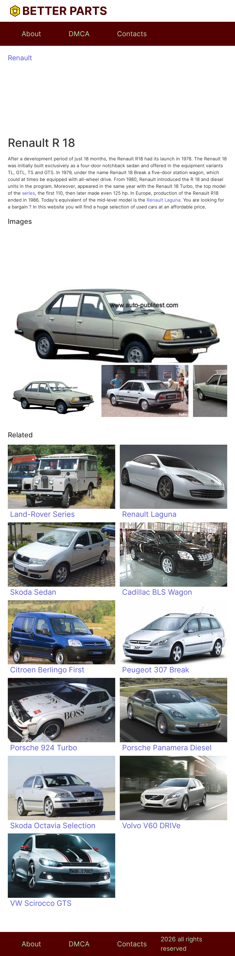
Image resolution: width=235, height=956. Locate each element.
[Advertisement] (117, 100)
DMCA (79, 34)
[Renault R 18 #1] (53, 391)
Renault (20, 58)
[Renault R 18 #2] (144, 391)
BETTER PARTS (64, 11)
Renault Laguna (163, 200)
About (31, 34)
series (28, 193)
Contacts (132, 34)
